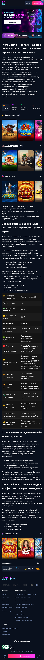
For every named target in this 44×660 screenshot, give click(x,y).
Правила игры (19, 614)
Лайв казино (6, 604)
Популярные (37, 108)
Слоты (4, 594)
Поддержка (22, 641)
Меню (4, 657)
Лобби (5, 108)
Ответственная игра (21, 607)
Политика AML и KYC (21, 601)
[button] (35, 26)
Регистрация (37, 3)
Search (39, 657)
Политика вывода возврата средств (25, 594)
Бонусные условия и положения (24, 597)
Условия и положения (21, 617)
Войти (28, 3)
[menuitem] (7, 594)
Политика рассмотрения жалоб (24, 620)
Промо (10, 35)
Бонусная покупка (7, 611)
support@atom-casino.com (10, 628)
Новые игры (14, 108)
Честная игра (19, 611)
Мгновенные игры (7, 607)
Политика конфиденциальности (24, 604)
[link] (7, 568)
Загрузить (12, 22)
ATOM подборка (24, 108)
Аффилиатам (6, 634)
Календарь (23, 35)
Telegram (4, 631)
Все (41, 115)
